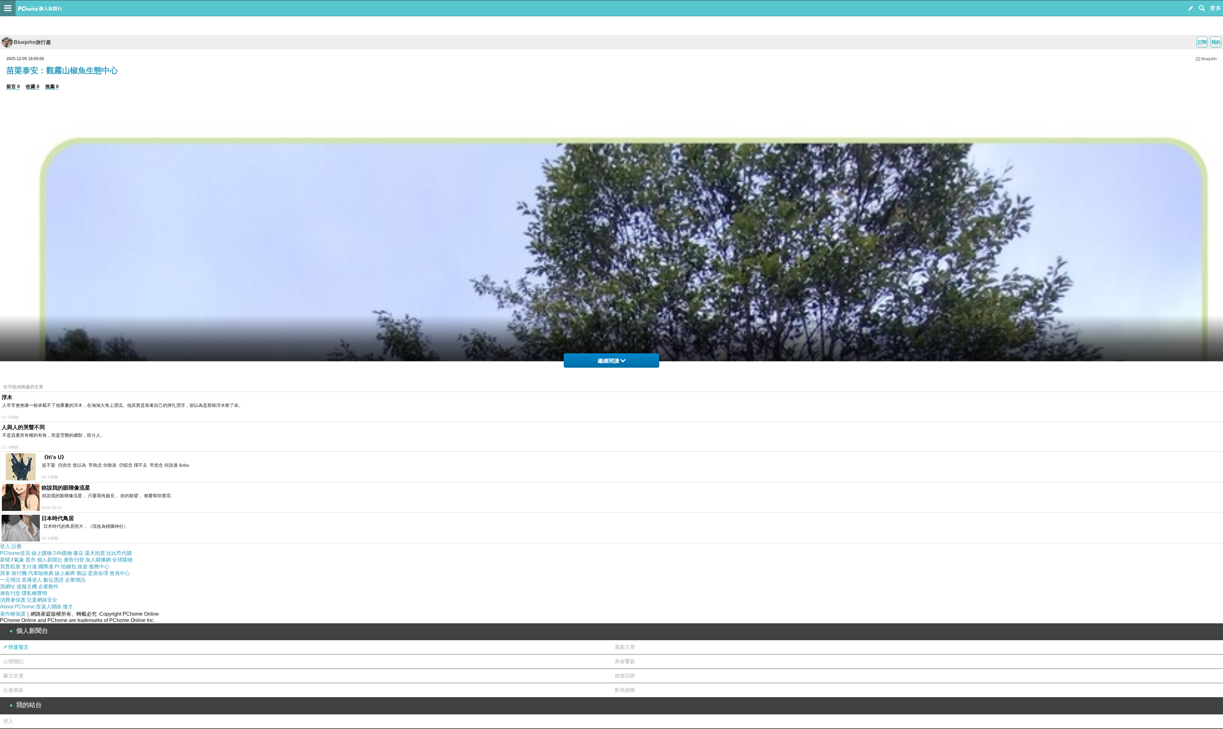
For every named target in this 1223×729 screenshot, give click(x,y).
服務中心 (99, 566)
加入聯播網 (98, 560)
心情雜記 (13, 661)
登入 (5, 546)
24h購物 (62, 553)
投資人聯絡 (48, 606)
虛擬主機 (27, 586)
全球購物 (122, 560)
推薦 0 (52, 86)
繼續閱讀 (608, 361)
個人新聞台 (49, 560)
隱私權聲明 (34, 593)
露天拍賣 (95, 553)
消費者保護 (12, 600)
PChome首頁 (15, 553)
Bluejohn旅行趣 (32, 42)
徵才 (68, 606)
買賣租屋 (10, 566)
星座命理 (98, 573)
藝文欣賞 (13, 675)
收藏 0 (32, 86)
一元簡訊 (10, 580)
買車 (5, 573)
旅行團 (19, 573)
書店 (78, 553)
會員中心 (120, 573)
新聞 (5, 560)
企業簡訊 (75, 580)
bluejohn (1209, 58)
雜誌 (81, 573)
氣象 (19, 560)
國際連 (46, 566)
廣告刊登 (74, 560)
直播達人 (32, 580)
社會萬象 (13, 690)
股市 (30, 560)
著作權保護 (12, 614)
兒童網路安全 (42, 600)
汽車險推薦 (41, 573)
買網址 (7, 586)
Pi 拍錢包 (65, 566)
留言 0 (13, 86)
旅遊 (82, 566)
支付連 (29, 566)
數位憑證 (53, 580)
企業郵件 (48, 586)
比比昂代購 (119, 553)
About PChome (17, 606)
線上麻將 (65, 573)
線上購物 (42, 553)
